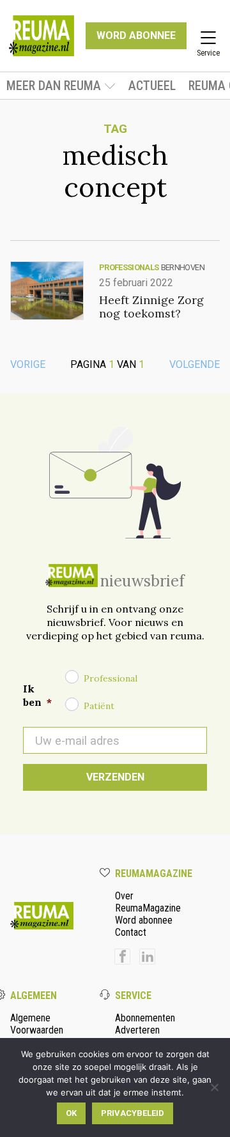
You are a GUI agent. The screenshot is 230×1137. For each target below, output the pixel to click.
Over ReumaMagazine (148, 902)
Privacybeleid (132, 1113)
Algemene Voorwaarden (36, 1024)
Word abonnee (143, 920)
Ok (71, 1113)
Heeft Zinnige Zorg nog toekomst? (151, 307)
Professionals (129, 267)
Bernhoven (182, 267)
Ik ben (37, 695)
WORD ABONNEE (136, 35)
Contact (130, 932)
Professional (110, 678)
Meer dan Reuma (53, 85)
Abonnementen (145, 1018)
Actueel (152, 85)
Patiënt (99, 706)
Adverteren (137, 1030)
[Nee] (214, 1087)
